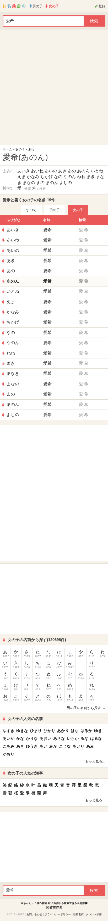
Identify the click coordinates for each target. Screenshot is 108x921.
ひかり (49, 730)
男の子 (55, 210)
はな (75, 730)
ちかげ (46, 176)
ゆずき (8, 730)
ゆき (98, 730)
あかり (63, 730)
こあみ (8, 746)
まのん (52, 182)
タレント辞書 (94, 914)
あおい (45, 738)
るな (84, 738)
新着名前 (78, 914)
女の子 (20, 149)
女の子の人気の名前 (25, 718)
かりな (32, 738)
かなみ (33, 176)
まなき (13, 373)
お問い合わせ (34, 914)
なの (58, 176)
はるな (96, 738)
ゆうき (32, 746)
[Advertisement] (54, 88)
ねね (81, 176)
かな (20, 738)
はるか (86, 730)
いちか (73, 738)
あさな (59, 738)
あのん (83, 171)
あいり (78, 746)
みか (53, 746)
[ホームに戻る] (14, 6)
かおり (8, 754)
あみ (90, 746)
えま (21, 176)
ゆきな (22, 730)
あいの (51, 171)
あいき (23, 171)
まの (40, 182)
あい (43, 746)
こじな (65, 746)
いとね (97, 171)
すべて (31, 210)
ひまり (36, 730)
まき (91, 176)
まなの (29, 182)
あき (62, 171)
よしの (65, 182)
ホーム (7, 149)
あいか (8, 738)
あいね (37, 171)
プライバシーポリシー (58, 914)
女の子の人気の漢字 (25, 773)
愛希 (47, 230)
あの (72, 171)
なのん (69, 176)
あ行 (31, 149)
